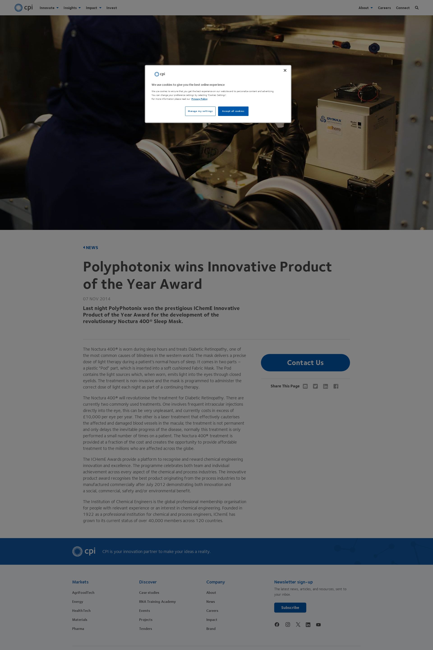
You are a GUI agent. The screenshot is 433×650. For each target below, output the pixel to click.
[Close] (285, 70)
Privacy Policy (199, 98)
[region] (218, 94)
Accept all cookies (233, 111)
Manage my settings (200, 111)
